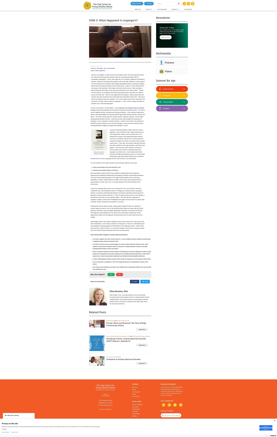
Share (135, 281)
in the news (135, 396)
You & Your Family (109, 68)
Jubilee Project (110, 320)
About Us (138, 9)
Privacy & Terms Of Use (105, 409)
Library (174, 9)
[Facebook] (184, 3)
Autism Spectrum (100, 70)
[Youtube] (175, 405)
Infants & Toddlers (137, 404)
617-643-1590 (105, 396)
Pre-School (135, 407)
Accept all (266, 426)
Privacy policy (14, 432)
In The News (188, 9)
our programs (136, 392)
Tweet (146, 281)
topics (134, 389)
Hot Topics (100, 68)
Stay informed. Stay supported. (172, 415)
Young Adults (168, 102)
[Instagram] (188, 3)
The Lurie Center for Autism (113, 357)
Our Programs (162, 9)
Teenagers (167, 95)
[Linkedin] (192, 3)
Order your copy (97, 152)
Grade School (168, 89)
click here (121, 304)
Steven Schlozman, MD (123, 320)
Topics (148, 9)
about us (134, 387)
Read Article (142, 329)
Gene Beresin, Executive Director (141, 336)
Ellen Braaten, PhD (97, 66)
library (134, 394)
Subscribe (167, 37)
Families (166, 108)
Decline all (266, 429)
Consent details (5, 432)
